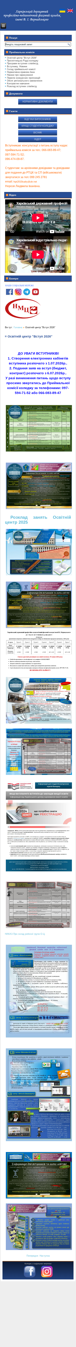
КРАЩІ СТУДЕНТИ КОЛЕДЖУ (38, 126)
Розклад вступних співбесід (22, 86)
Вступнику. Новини (17, 66)
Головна (18, 327)
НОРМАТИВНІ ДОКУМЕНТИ (37, 101)
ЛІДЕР (37, 139)
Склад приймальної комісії (21, 69)
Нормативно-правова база (21, 72)
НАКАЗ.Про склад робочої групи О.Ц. (25, 934)
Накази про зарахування (20, 75)
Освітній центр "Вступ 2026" (22, 57)
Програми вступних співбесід (22, 63)
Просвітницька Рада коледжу (22, 60)
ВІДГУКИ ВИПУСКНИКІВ (37, 119)
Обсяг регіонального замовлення (24, 80)
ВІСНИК (37, 132)
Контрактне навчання (18, 83)
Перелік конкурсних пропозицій (23, 78)
